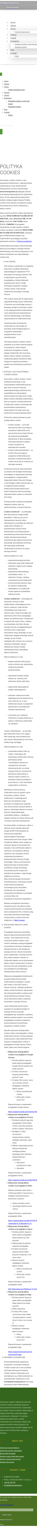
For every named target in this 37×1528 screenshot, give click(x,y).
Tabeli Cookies (19, 920)
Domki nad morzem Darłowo (9, 1448)
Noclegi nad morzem (7, 1462)
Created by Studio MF (6, 1505)
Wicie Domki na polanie (8, 1453)
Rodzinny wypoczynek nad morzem (12, 1456)
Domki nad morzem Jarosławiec (11, 1451)
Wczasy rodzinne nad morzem (10, 1459)
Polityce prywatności (24, 241)
